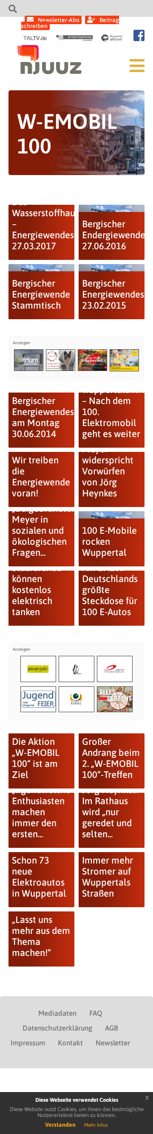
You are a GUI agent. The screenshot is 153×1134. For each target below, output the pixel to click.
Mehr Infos (96, 1125)
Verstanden (60, 1124)
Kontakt (70, 1043)
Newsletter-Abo (58, 20)
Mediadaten (57, 1013)
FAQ (95, 1013)
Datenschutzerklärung (57, 1028)
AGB (111, 1028)
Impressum (28, 1043)
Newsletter (113, 1043)
